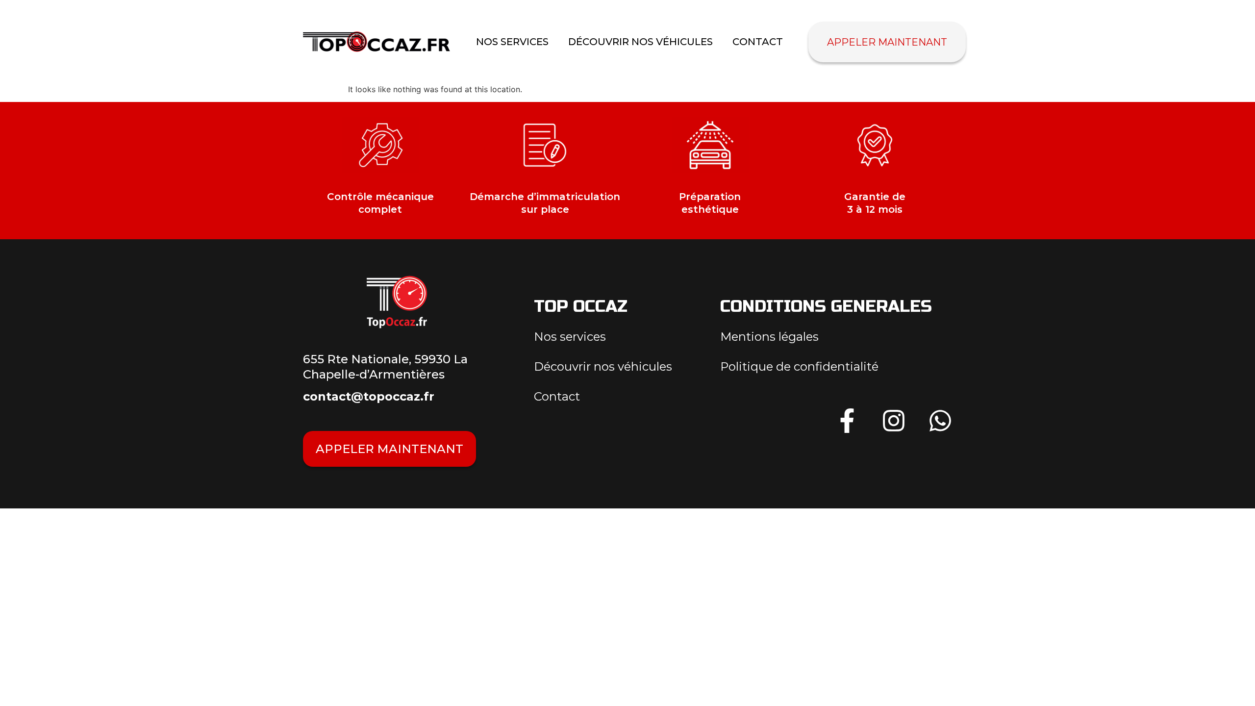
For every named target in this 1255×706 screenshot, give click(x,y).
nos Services (512, 42)
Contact (757, 42)
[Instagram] (893, 420)
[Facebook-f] (847, 420)
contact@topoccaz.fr (368, 396)
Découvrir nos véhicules (640, 42)
